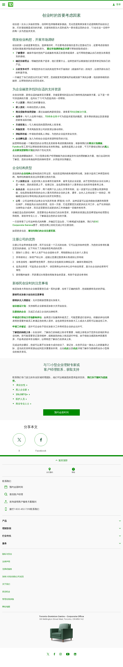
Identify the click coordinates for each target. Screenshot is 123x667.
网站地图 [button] (6, 607)
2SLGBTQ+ (22, 394)
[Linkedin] (75, 654)
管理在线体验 (8, 599)
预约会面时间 (16, 487)
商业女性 (20, 385)
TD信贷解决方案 (78, 112)
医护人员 (20, 399)
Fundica (16, 147)
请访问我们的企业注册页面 (41, 231)
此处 (66, 348)
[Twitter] (48, 654)
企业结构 (25, 173)
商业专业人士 (22, 404)
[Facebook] (54, 654)
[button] (61, 521)
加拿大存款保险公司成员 (13, 577)
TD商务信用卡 (52, 116)
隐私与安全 (7, 554)
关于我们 (6, 584)
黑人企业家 (21, 390)
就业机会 (6, 592)
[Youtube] (67, 654)
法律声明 (6, 561)
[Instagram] (60, 654)
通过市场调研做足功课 (58, 49)
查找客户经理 (16, 494)
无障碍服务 (7, 569)
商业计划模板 (95, 143)
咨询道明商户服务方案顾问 (22, 502)
